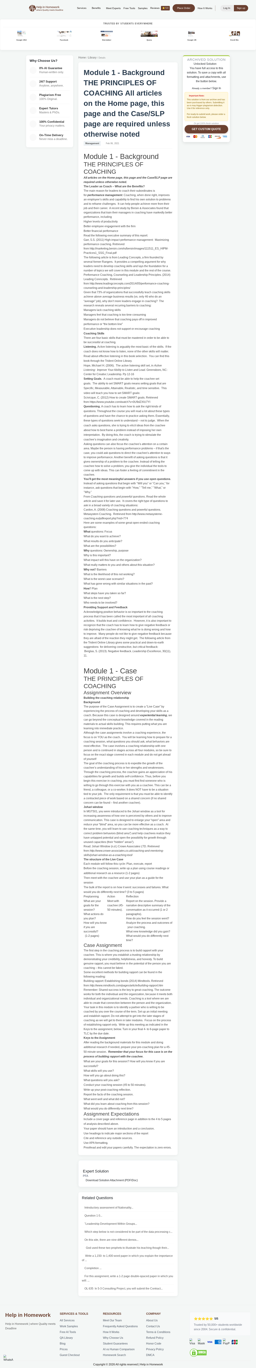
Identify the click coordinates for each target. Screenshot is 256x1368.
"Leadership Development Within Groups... (110, 1223)
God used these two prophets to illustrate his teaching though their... (126, 1247)
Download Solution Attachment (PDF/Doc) (111, 1180)
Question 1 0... (93, 1215)
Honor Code (153, 1343)
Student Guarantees (115, 1343)
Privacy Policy (155, 1349)
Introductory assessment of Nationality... (108, 1207)
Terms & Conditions (158, 1332)
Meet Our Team (112, 1320)
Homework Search (114, 1355)
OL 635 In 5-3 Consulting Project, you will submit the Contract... (123, 1288)
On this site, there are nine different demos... (111, 1239)
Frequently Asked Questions (120, 1326)
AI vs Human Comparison (119, 1349)
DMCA (150, 1355)
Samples (143, 8)
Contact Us (153, 1326)
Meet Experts (113, 8)
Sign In (216, 88)
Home (82, 57)
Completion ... (93, 1268)
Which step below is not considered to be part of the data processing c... (128, 1231)
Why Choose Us (113, 1337)
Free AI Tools (68, 1332)
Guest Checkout (70, 1355)
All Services (67, 1320)
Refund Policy (155, 1337)
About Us (152, 1320)
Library (92, 57)
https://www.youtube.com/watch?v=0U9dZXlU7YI (120, 401)
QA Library (66, 1337)
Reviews (159, 8)
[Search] (69, 8)
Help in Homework (28, 1315)
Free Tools (129, 8)
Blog (62, 1343)
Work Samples (69, 1326)
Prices (64, 1349)
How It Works (205, 8)
